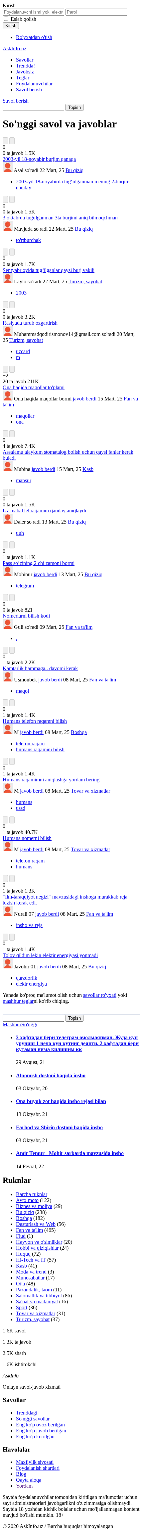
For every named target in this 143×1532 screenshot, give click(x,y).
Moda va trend (31, 1272)
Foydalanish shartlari (38, 1468)
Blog (21, 1474)
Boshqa (79, 732)
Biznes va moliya (34, 1206)
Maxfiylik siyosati (35, 1462)
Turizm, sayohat (85, 281)
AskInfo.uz (14, 48)
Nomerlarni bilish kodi (26, 616)
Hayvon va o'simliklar (39, 1242)
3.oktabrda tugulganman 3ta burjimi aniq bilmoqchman (60, 217)
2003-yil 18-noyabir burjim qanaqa (39, 159)
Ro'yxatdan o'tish (34, 37)
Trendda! (25, 66)
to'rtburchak (28, 240)
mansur (23, 480)
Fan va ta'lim (79, 627)
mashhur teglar (18, 1001)
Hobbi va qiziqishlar (37, 1248)
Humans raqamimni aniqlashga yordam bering (51, 779)
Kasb (87, 469)
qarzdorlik (26, 978)
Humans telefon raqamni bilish (35, 721)
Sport (21, 1307)
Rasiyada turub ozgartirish (30, 323)
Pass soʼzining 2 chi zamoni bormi (38, 563)
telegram (25, 585)
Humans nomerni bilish (27, 838)
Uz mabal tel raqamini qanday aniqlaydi (44, 510)
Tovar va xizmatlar (90, 791)
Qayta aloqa (28, 1480)
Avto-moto (27, 1200)
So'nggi (29, 1024)
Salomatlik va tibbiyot (39, 1295)
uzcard (23, 351)
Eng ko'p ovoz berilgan (40, 1424)
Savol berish (29, 89)
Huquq (23, 1254)
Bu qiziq (74, 170)
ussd (20, 808)
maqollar (25, 416)
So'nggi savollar (33, 1418)
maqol (22, 691)
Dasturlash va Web (36, 1224)
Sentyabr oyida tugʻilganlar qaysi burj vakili (48, 270)
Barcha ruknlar (31, 1194)
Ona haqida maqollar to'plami (34, 387)
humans (24, 802)
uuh (20, 533)
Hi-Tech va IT (31, 1260)
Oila (20, 1283)
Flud (21, 1236)
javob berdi (84, 398)
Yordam (24, 1486)
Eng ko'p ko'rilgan (35, 1436)
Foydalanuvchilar (34, 83)
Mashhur (12, 1024)
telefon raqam (30, 743)
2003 (21, 293)
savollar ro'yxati (99, 995)
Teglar (22, 77)
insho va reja (29, 925)
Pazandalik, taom (34, 1289)
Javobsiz (25, 71)
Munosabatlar (30, 1277)
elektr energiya (31, 984)
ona (20, 422)
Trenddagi (26, 1413)
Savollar (24, 60)
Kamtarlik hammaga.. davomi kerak (40, 668)
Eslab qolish (23, 19)
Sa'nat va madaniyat (37, 1301)
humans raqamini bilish (40, 749)
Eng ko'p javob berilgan (41, 1430)
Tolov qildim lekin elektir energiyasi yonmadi (50, 955)
